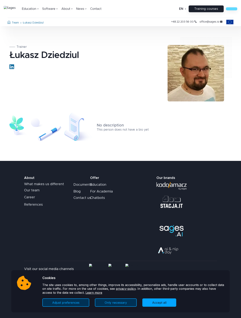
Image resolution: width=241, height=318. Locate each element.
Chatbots (97, 198)
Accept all (159, 302)
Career (29, 197)
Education (98, 184)
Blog (77, 191)
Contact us (82, 198)
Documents (82, 184)
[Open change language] (185, 8)
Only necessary (116, 302)
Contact (95, 8)
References (33, 204)
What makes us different (44, 184)
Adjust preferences (65, 302)
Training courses (206, 8)
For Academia (101, 191)
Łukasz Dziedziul (33, 22)
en (181, 8)
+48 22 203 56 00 (182, 22)
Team (15, 22)
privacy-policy (126, 289)
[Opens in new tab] (11, 66)
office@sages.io (209, 22)
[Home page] (9, 22)
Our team (32, 190)
